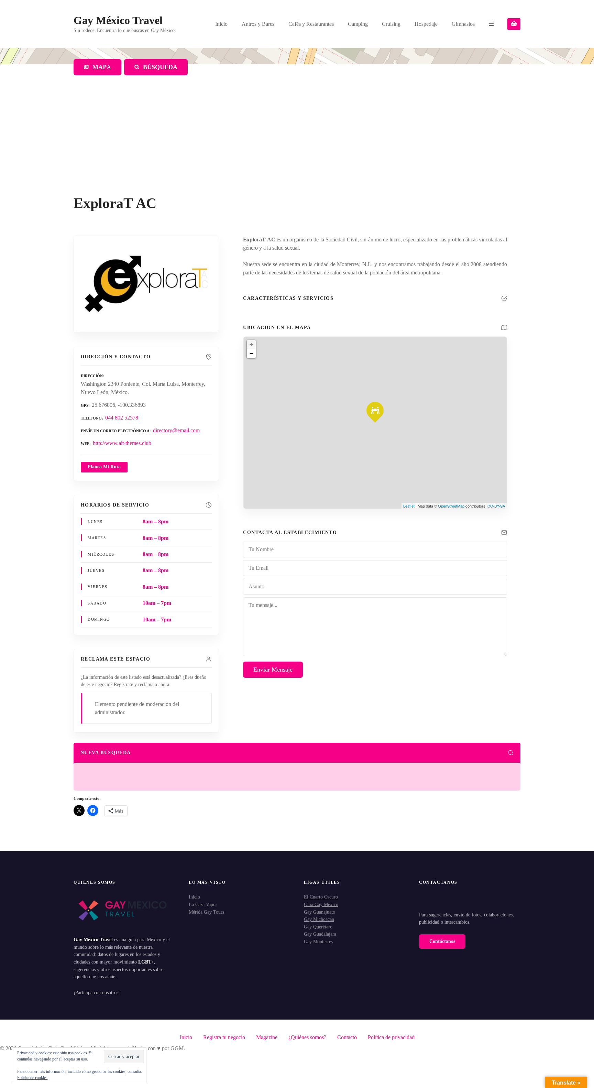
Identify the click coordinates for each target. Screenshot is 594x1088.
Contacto (347, 1037)
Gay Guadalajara (320, 934)
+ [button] (251, 344)
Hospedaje (426, 24)
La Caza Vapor (203, 904)
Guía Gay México (321, 904)
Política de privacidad (391, 1037)
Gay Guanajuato (319, 912)
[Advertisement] (297, 143)
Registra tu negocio (224, 1037)
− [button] (251, 353)
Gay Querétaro (318, 926)
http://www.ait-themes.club (122, 443)
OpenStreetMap (451, 506)
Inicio (221, 24)
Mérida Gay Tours (206, 912)
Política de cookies (32, 1077)
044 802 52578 (121, 418)
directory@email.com (176, 430)
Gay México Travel (118, 20)
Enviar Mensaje (273, 669)
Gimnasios (463, 24)
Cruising (391, 24)
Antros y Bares (258, 24)
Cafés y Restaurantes (311, 24)
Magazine (266, 1037)
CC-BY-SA (496, 506)
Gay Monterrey (318, 941)
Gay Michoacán (319, 919)
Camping (358, 24)
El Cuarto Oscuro (321, 897)
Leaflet (409, 506)
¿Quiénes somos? (307, 1037)
